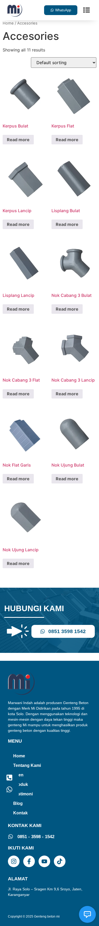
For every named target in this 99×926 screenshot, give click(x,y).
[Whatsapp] (9, 789)
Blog (18, 803)
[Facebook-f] (29, 861)
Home (8, 23)
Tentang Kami (27, 765)
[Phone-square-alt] (9, 777)
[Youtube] (44, 861)
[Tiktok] (59, 861)
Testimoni (23, 794)
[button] (86, 10)
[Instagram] (14, 861)
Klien (18, 775)
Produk (20, 784)
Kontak (20, 813)
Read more (18, 139)
